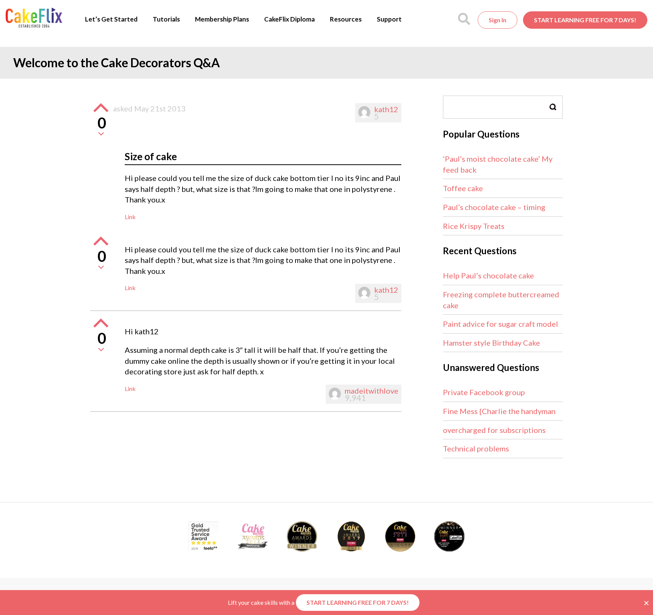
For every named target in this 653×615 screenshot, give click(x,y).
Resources (346, 19)
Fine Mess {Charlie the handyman (499, 411)
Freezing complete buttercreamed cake (501, 300)
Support (389, 19)
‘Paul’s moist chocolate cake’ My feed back (497, 164)
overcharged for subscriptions (494, 429)
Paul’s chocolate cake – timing (494, 207)
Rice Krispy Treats (473, 225)
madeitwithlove (371, 390)
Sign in (497, 19)
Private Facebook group (484, 392)
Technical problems (476, 448)
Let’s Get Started (111, 19)
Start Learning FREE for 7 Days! (585, 19)
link (130, 216)
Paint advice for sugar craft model (500, 323)
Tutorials (166, 19)
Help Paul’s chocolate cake (488, 275)
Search (553, 107)
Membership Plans (222, 19)
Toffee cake (463, 188)
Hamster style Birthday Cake (491, 342)
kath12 (386, 109)
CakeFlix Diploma (289, 19)
